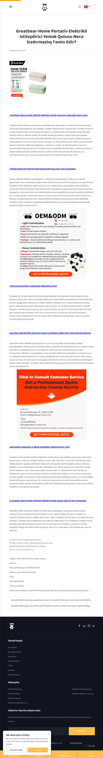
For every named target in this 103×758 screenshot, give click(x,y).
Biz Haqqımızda (14, 652)
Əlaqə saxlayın (14, 675)
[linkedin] (84, 626)
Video (10, 665)
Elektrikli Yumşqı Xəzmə (82, 689)
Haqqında (64, 756)
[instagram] (89, 626)
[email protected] (28, 572)
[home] (44, 6)
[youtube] (93, 626)
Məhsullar (12, 656)
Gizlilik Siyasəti (76, 743)
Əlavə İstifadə (13, 661)
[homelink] (11, 626)
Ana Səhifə (12, 647)
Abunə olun (82, 731)
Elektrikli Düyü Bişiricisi (17, 703)
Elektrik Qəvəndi (14, 689)
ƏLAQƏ (90, 756)
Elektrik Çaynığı (14, 698)
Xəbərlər (11, 670)
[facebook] (79, 626)
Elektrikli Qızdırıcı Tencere (83, 694)
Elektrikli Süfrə (14, 694)
